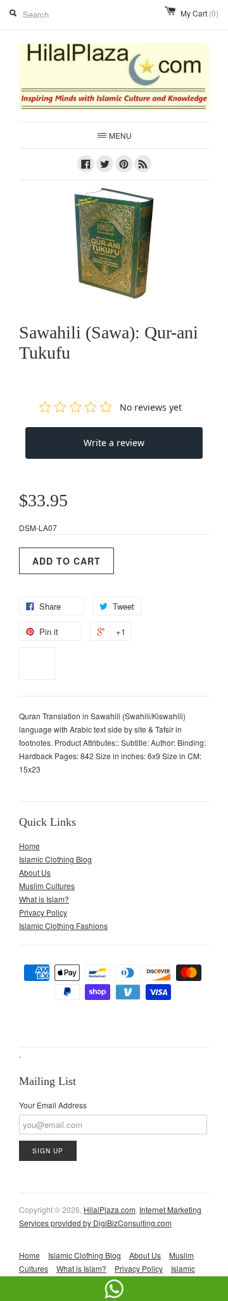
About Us (35, 872)
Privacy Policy (43, 912)
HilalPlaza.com (110, 1209)
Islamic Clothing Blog (55, 859)
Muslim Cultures (47, 885)
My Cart (199, 13)
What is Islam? (44, 899)
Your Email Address (53, 1104)
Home (29, 845)
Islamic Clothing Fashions (63, 925)
